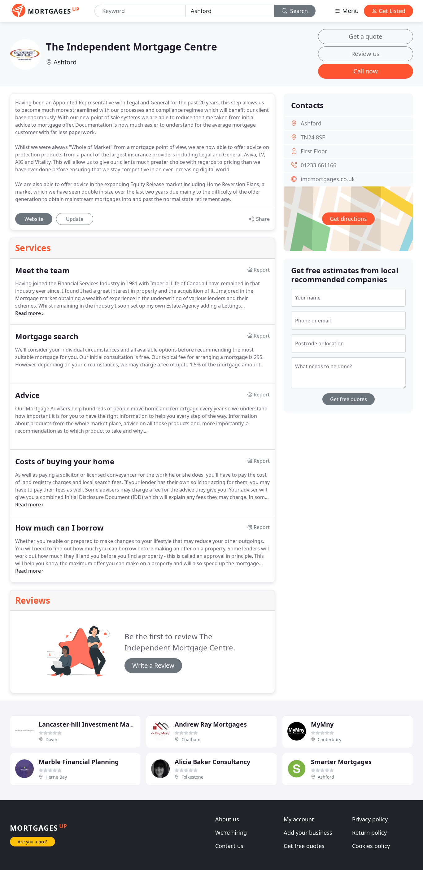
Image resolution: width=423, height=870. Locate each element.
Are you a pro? (32, 842)
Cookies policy (371, 846)
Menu (350, 11)
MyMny (322, 724)
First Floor (314, 151)
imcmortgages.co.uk (328, 179)
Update (74, 219)
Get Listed (391, 11)
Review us (365, 54)
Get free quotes (348, 399)
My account (299, 819)
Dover (52, 739)
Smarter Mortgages (341, 762)
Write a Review (153, 665)
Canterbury (329, 739)
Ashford (65, 62)
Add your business (308, 832)
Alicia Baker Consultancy (212, 762)
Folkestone (192, 777)
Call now (365, 71)
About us (227, 819)
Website (33, 219)
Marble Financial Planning (79, 762)
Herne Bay (56, 777)
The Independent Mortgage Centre (131, 46)
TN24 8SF (313, 137)
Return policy (369, 832)
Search (298, 11)
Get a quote (365, 36)
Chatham (190, 739)
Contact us (229, 846)
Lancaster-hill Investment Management (100, 724)
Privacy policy (370, 819)
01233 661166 (318, 165)
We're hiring (231, 832)
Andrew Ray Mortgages (211, 724)
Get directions (348, 218)
